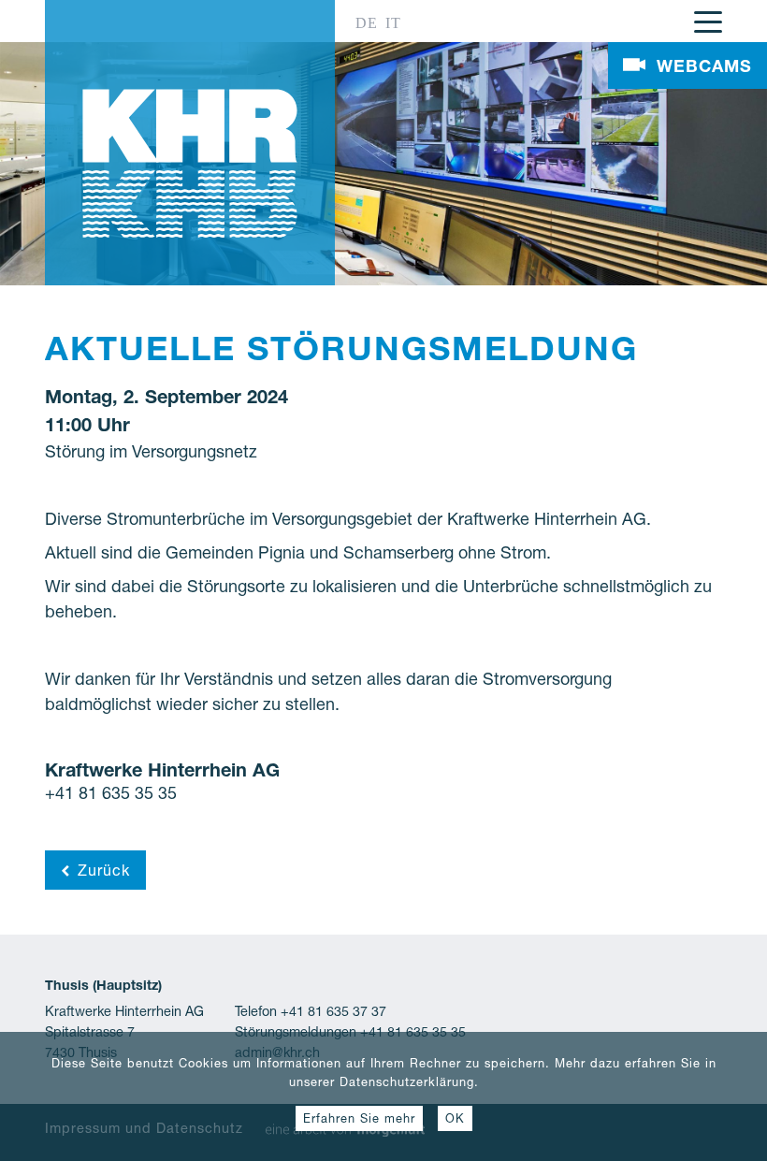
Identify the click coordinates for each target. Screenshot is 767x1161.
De (366, 23)
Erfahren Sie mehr (359, 1118)
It (393, 23)
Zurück (104, 870)
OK (455, 1118)
